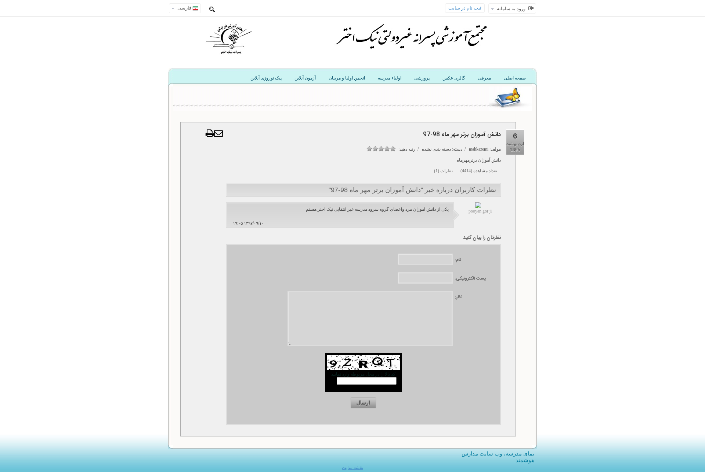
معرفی (484, 78)
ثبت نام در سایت (464, 8)
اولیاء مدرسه (389, 78)
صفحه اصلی (515, 78)
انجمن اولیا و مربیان (347, 78)
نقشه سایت (352, 467)
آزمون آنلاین (305, 78)
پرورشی (422, 78)
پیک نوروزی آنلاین (266, 78)
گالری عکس (453, 78)
